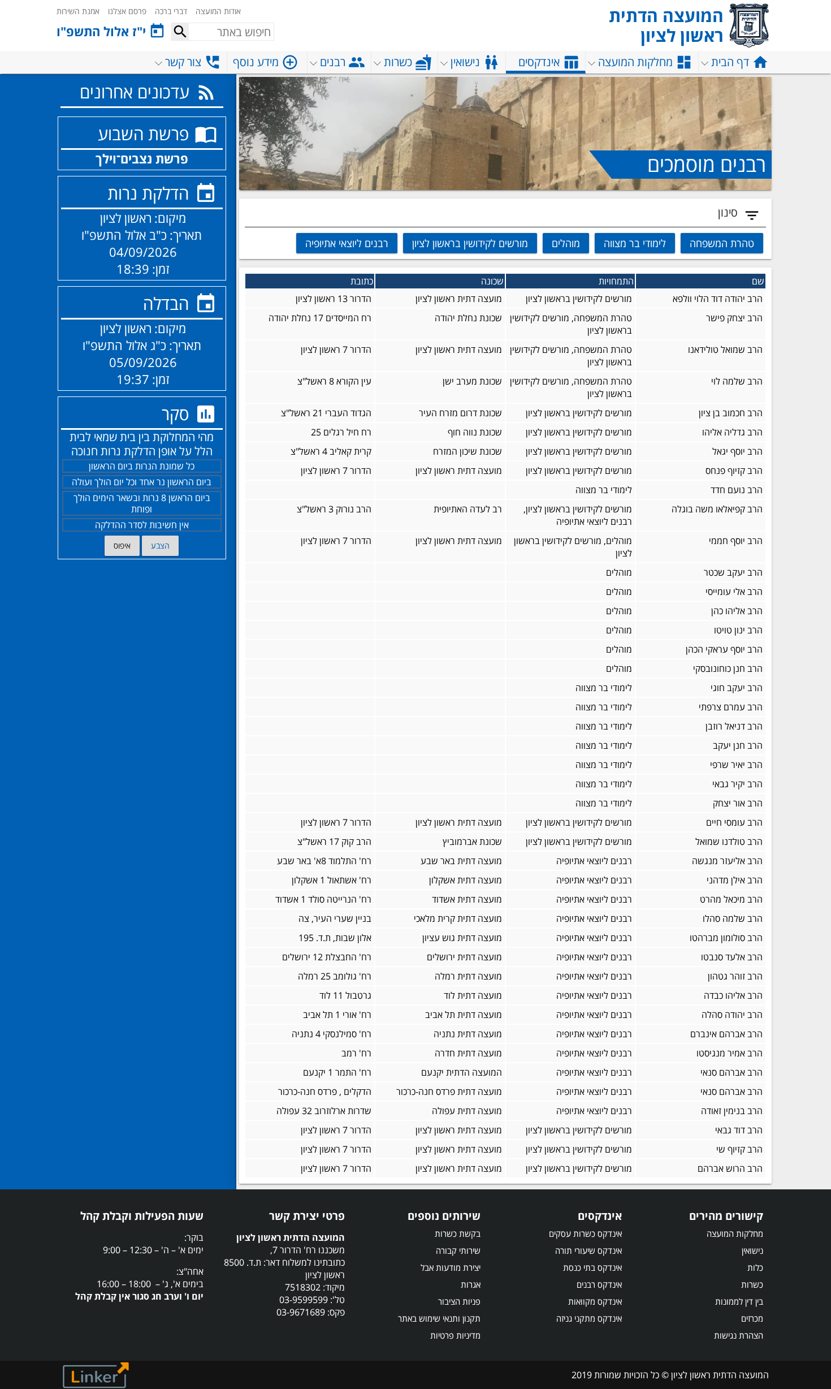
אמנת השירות (78, 11)
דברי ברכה (171, 11)
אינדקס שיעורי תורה (588, 1250)
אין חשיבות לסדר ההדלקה (142, 525)
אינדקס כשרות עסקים (585, 1233)
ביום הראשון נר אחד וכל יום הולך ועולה (141, 482)
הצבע (160, 545)
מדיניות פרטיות (455, 1335)
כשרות (752, 1284)
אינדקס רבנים (599, 1284)
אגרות (471, 1284)
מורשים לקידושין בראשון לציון (470, 243)
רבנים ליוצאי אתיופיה (346, 243)
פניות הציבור (459, 1301)
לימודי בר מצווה (635, 243)
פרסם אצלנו (127, 11)
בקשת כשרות (458, 1233)
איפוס (122, 545)
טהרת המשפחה (722, 243)
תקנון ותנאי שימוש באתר (439, 1318)
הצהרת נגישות (738, 1335)
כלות (755, 1267)
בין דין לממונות (739, 1301)
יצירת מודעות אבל (451, 1267)
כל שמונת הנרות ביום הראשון (141, 466)
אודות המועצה (218, 11)
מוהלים (566, 243)
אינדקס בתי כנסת (592, 1267)
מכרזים (752, 1318)
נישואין (752, 1250)
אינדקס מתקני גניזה (589, 1318)
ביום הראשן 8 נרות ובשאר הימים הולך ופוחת (141, 503)
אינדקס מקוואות (595, 1301)
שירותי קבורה (458, 1250)
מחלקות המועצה (735, 1233)
